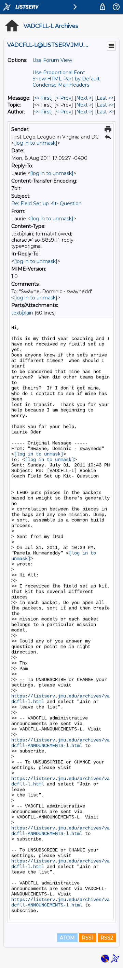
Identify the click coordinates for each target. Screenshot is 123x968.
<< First (42, 98)
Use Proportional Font (58, 72)
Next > (84, 98)
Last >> (105, 98)
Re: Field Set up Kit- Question (46, 203)
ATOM (67, 938)
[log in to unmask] (35, 143)
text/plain (22, 313)
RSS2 (106, 938)
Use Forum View (52, 60)
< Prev (63, 98)
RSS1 (88, 938)
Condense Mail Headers (60, 85)
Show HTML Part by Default (66, 79)
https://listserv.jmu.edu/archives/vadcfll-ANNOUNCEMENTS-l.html (60, 742)
